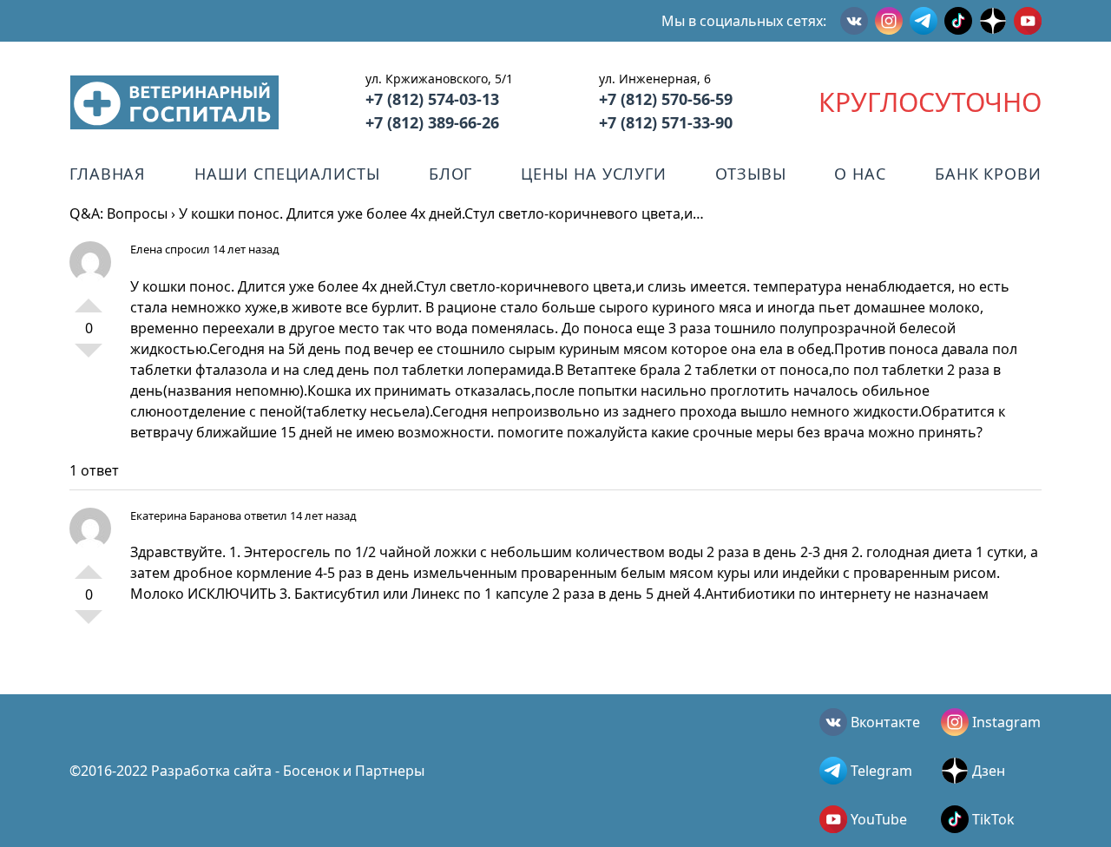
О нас (860, 173)
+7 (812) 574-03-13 (432, 99)
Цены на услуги (594, 173)
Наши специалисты (286, 173)
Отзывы (750, 173)
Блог (451, 173)
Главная (107, 173)
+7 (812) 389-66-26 (432, 122)
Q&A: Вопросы (118, 213)
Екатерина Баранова (185, 515)
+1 (88, 298)
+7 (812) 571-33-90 (666, 122)
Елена (146, 249)
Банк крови (988, 173)
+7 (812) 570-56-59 (666, 99)
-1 (88, 357)
